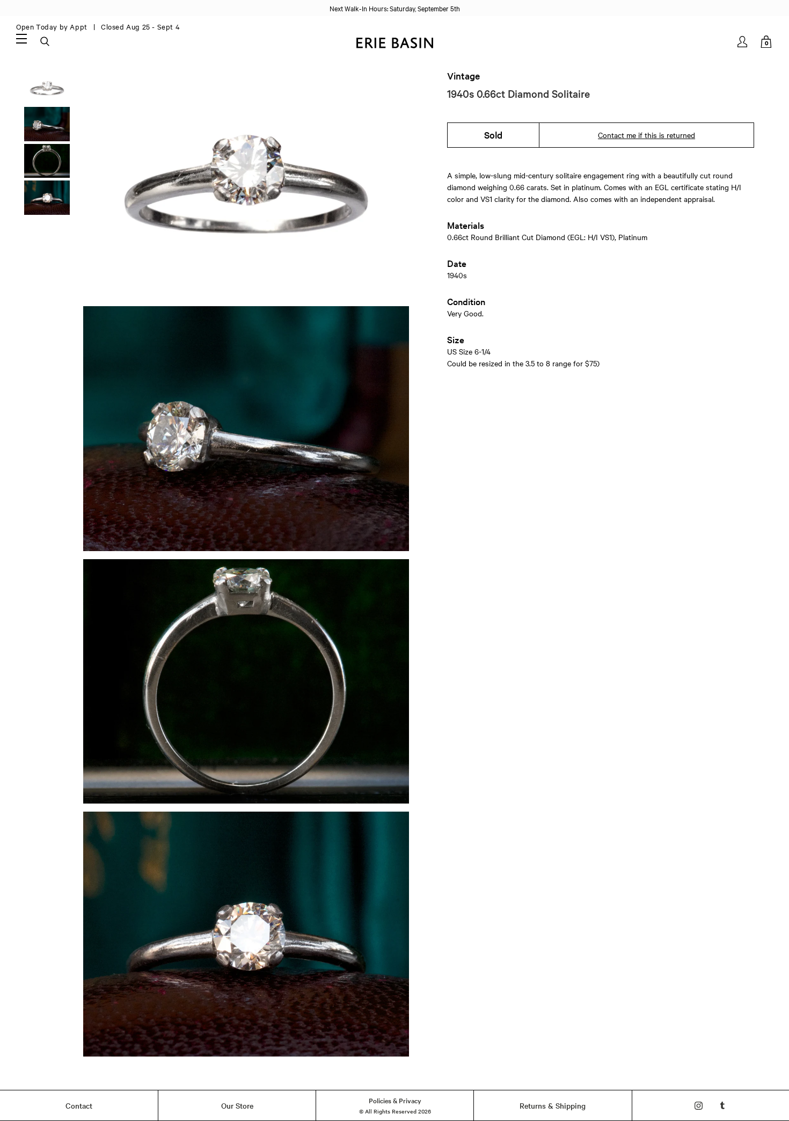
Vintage (463, 76)
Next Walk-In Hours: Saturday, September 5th (395, 8)
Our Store (237, 1105)
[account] (743, 41)
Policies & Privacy (395, 1100)
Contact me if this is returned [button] (646, 134)
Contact (78, 1105)
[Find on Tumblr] (723, 1106)
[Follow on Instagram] (699, 1106)
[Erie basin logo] (394, 41)
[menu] (21, 38)
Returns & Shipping (553, 1105)
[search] (45, 42)
